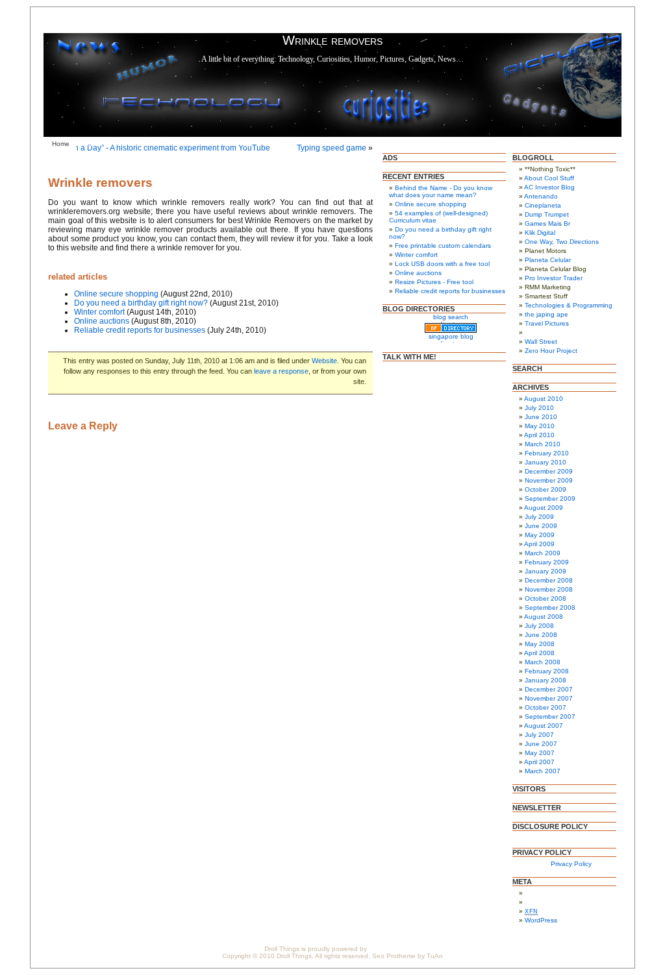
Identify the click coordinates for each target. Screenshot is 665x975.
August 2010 (543, 398)
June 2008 (541, 634)
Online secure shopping (116, 293)
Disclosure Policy (168, 143)
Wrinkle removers (100, 182)
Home (60, 143)
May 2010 (540, 425)
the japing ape (546, 314)
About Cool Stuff (549, 178)
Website (324, 361)
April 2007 (539, 761)
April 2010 (539, 435)
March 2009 (542, 553)
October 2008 (545, 598)
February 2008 (547, 671)
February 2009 (547, 562)
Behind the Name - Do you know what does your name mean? (440, 191)
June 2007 (541, 743)
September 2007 (550, 716)
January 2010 (545, 462)
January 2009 (545, 571)
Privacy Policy (228, 143)
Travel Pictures (547, 323)
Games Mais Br (547, 223)
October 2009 (545, 489)
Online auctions (101, 321)
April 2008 (539, 652)
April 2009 (539, 544)
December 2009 (549, 471)
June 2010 (541, 416)
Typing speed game (331, 147)
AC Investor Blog (549, 187)
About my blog (106, 143)
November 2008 (549, 589)
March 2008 (542, 662)
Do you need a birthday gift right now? (141, 302)
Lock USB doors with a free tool (442, 263)
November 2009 (549, 480)
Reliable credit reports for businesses (139, 330)
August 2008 (543, 616)
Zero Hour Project (551, 350)
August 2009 (543, 507)
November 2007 (549, 698)
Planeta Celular (548, 259)
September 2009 (550, 498)
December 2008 (549, 580)
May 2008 (540, 643)
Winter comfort (99, 312)
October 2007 (545, 707)
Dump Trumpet (547, 214)
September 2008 (550, 607)
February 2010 (547, 453)
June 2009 (541, 525)
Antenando (541, 196)
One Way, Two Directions (562, 241)
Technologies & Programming (568, 305)
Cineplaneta (543, 205)
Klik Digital (540, 232)
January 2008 (545, 680)
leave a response (281, 371)
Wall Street (541, 341)
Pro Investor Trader (554, 278)
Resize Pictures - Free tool (434, 281)
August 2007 (543, 725)
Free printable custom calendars (443, 245)
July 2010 (539, 407)
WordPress (541, 920)
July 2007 (539, 734)
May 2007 (540, 752)
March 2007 (542, 771)
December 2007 (549, 689)
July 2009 (539, 516)
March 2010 (542, 444)
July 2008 (539, 625)
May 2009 (540, 534)
